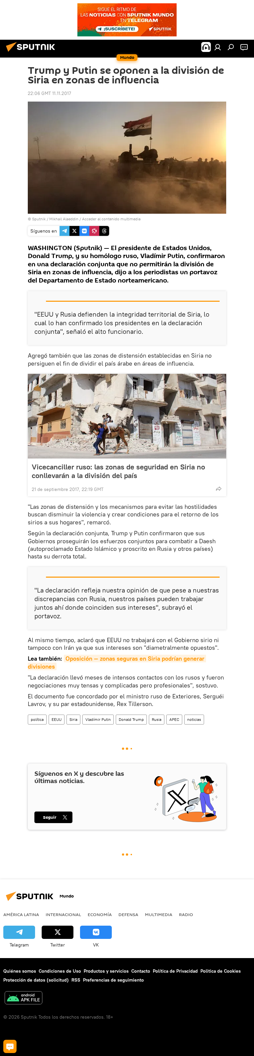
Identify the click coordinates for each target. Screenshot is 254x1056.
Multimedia (158, 914)
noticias (194, 719)
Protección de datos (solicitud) (36, 980)
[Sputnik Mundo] (32, 53)
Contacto (140, 971)
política (37, 719)
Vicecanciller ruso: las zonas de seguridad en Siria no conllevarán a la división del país (118, 471)
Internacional (63, 914)
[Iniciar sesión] (217, 47)
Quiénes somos (19, 971)
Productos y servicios (106, 971)
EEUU (57, 719)
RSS (75, 980)
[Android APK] (23, 998)
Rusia (156, 719)
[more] (218, 488)
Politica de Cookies (220, 971)
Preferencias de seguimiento (113, 980)
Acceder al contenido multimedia (111, 218)
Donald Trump (131, 719)
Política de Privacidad (175, 971)
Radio (186, 914)
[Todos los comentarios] (10, 1046)
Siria (73, 719)
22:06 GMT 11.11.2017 (49, 93)
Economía (100, 914)
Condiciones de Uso (60, 971)
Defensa (128, 914)
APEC (174, 719)
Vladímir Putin (98, 719)
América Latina (21, 914)
